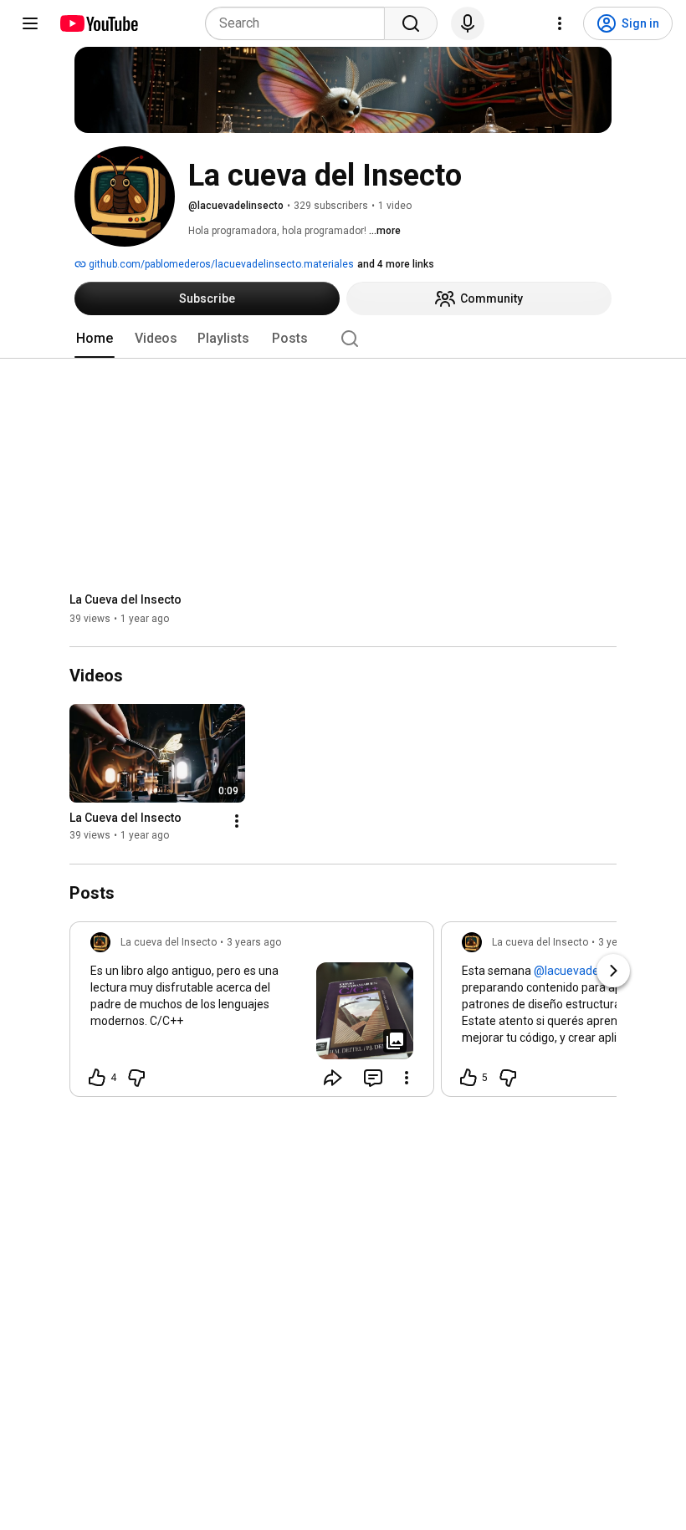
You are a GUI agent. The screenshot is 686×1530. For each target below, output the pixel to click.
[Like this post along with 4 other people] (97, 1077)
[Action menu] (406, 1077)
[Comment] (373, 1077)
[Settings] (560, 23)
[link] (251, 1014)
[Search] (411, 23)
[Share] (333, 1077)
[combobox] (300, 23)
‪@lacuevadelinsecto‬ (587, 970)
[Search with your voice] (467, 23)
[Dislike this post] (136, 1077)
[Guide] (30, 23)
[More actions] (236, 822)
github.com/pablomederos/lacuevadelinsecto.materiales (220, 264)
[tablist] (343, 339)
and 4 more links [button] (395, 264)
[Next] (613, 970)
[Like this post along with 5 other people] (468, 1077)
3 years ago (254, 942)
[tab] (94, 339)
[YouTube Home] (98, 23)
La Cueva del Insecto (125, 599)
